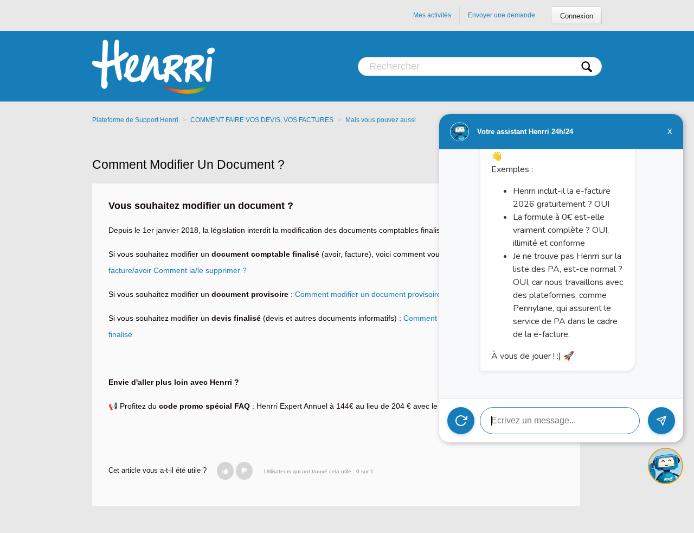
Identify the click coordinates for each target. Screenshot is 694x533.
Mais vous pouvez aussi (380, 120)
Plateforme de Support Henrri (135, 120)
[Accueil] (153, 66)
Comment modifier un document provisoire (368, 294)
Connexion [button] (576, 16)
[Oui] (225, 471)
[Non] (244, 471)
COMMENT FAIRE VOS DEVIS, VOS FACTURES (261, 120)
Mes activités (432, 15)
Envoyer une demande (501, 15)
